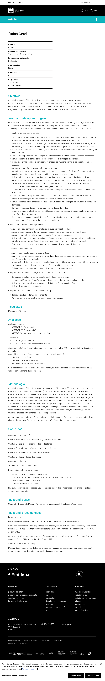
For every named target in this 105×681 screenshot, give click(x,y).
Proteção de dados (14, 640)
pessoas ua (80, 604)
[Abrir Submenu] (96, 19)
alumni (78, 601)
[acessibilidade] (82, 10)
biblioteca (50, 610)
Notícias (11, 2)
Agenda (20, 2)
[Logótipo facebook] (9, 575)
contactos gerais (65, 624)
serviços (49, 604)
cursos (49, 595)
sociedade (79, 607)
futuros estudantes (83, 592)
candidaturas (51, 598)
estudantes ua (81, 595)
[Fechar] (101, 664)
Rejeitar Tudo (93, 676)
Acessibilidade (45, 640)
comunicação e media (84, 610)
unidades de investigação (56, 607)
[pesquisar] (91, 10)
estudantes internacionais (85, 598)
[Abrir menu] (95, 10)
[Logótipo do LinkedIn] (22, 575)
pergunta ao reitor (15, 592)
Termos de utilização (30, 640)
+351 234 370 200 (47, 624)
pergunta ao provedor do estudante (22, 595)
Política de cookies (29, 669)
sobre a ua (50, 592)
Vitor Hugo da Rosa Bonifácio (20, 54)
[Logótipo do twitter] (17, 575)
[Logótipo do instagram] (13, 575)
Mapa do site (58, 640)
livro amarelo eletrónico (17, 601)
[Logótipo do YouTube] (27, 575)
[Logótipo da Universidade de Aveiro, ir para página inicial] (16, 11)
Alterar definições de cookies (14, 676)
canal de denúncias (16, 598)
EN (86, 10)
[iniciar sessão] (96, 2)
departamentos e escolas (56, 601)
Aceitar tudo (76, 676)
